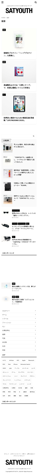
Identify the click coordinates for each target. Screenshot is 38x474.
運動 (15, 395)
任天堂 (20, 388)
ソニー (16, 376)
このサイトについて (15, 454)
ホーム (6, 454)
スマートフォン (7, 376)
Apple (23, 360)
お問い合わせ (30, 454)
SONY (4, 368)
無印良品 (32, 392)
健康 (26, 388)
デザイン (32, 376)
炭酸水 (25, 392)
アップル (17, 368)
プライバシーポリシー (19, 455)
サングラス (21, 372)
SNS (23, 454)
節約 (9, 395)
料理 (9, 392)
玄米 (4, 395)
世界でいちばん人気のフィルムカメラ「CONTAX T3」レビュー (24, 198)
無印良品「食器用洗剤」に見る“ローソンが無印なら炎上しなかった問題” (24, 172)
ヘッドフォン (17, 380)
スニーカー (30, 372)
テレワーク (24, 376)
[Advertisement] (19, 268)
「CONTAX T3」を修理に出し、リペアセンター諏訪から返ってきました (24, 159)
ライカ (4, 384)
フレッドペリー (7, 380)
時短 (15, 392)
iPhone (16, 364)
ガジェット (6, 372)
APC (18, 360)
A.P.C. (4, 360)
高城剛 (26, 395)
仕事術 (13, 388)
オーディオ (25, 368)
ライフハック (13, 384)
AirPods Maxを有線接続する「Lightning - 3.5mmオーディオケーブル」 (24, 242)
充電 (31, 388)
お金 (10, 368)
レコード (22, 384)
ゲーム (13, 372)
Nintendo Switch (25, 364)
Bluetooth (31, 360)
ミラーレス (27, 380)
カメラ (33, 368)
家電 (4, 392)
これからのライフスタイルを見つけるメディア (19, 468)
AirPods (11, 360)
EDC (4, 364)
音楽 (20, 395)
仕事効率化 (6, 388)
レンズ (29, 384)
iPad (9, 364)
